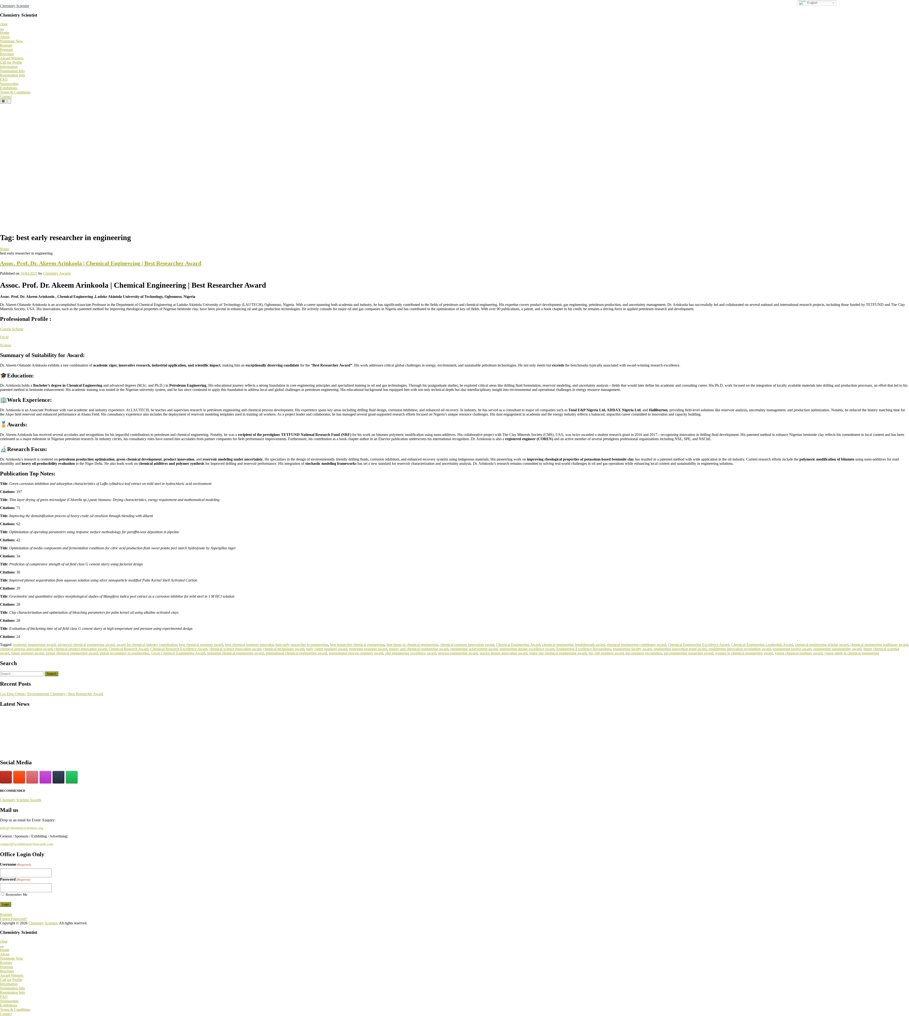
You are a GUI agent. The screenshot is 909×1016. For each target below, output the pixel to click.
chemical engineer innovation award (467, 645)
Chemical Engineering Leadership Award (762, 645)
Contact (6, 96)
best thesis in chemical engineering (412, 645)
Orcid (4, 337)
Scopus (6, 345)
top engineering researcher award (688, 653)
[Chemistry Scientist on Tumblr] (58, 777)
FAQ (4, 79)
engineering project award (792, 649)
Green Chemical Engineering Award (178, 653)
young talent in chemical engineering (851, 653)
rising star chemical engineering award (558, 653)
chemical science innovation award (235, 649)
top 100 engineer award (606, 653)
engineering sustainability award (837, 649)
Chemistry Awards (57, 273)
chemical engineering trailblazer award (879, 645)
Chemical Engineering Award (518, 645)
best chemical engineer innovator (249, 645)
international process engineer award (356, 653)
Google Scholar (11, 329)
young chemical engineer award (798, 653)
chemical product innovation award (80, 649)
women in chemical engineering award (744, 653)
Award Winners (11, 58)
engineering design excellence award (526, 649)
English (811, 2)
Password (15, 879)
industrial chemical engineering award (235, 653)
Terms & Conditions (15, 92)
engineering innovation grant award (680, 649)
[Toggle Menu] (2, 29)
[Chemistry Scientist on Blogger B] (19, 777)
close (4, 24)
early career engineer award (326, 649)
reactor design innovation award (503, 653)
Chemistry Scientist (14, 6)
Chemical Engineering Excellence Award (698, 645)
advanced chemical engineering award (86, 645)
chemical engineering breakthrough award (573, 645)
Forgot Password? (13, 919)
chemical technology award (283, 649)
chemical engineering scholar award (821, 645)
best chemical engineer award (201, 645)
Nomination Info (12, 71)
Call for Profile (11, 62)
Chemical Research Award (128, 649)
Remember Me (16, 894)
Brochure (7, 54)
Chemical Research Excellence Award (178, 649)
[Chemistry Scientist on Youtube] (6, 777)
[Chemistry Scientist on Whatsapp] (72, 777)
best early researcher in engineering (302, 645)
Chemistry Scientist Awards (20, 800)
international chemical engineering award (296, 653)
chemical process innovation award (26, 649)
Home (4, 33)
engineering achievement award (474, 649)
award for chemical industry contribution (146, 645)
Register (6, 45)
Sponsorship (9, 84)
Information (9, 67)
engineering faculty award (632, 649)
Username (15, 864)
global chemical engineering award (72, 653)
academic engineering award (34, 645)
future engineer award (27, 653)
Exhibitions (8, 88)
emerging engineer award (368, 649)
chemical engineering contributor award (636, 645)
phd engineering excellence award (410, 653)
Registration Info (12, 75)
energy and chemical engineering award (418, 649)
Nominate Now (11, 41)
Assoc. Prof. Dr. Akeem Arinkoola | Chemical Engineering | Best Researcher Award (100, 263)
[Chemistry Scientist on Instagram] (45, 777)
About (4, 37)
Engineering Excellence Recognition (583, 649)
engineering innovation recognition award (739, 649)
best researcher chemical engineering (357, 645)
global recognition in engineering (124, 653)
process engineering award (458, 653)
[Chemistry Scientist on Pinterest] (32, 777)
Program (6, 50)
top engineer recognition (644, 653)
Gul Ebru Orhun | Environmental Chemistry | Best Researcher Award (51, 694)
